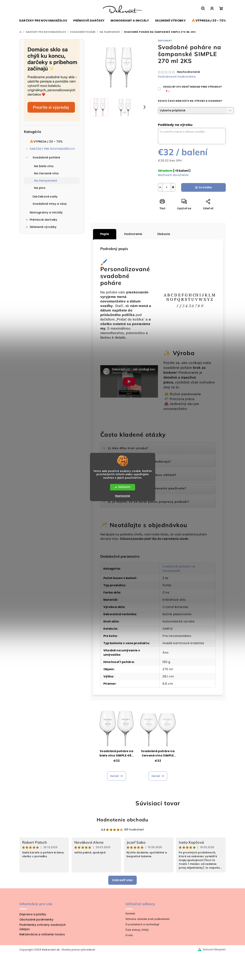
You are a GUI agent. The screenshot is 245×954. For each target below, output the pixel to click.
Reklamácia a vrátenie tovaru (42, 934)
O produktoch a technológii (142, 924)
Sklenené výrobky (43, 227)
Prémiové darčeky (43, 220)
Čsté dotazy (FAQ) (137, 929)
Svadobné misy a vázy (50, 204)
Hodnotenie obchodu (123, 820)
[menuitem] (43, 20)
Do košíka (205, 187)
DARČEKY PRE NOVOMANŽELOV (52, 149)
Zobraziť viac (122, 880)
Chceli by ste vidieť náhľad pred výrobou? (192, 88)
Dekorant (165, 40)
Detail (114, 776)
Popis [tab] (104, 234)
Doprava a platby (32, 914)
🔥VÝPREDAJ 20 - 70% (46, 141)
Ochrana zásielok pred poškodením (147, 919)
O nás (129, 935)
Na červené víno (46, 173)
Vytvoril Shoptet (214, 949)
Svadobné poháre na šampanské (178, 568)
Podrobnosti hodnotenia (177, 77)
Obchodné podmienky (36, 919)
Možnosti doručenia (173, 175)
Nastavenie (122, 496)
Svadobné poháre (46, 157)
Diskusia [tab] (163, 234)
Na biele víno (44, 166)
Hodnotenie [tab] (133, 234)
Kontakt (130, 913)
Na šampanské (45, 181)
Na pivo (40, 188)
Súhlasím (124, 487)
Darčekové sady (45, 196)
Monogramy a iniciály (46, 212)
